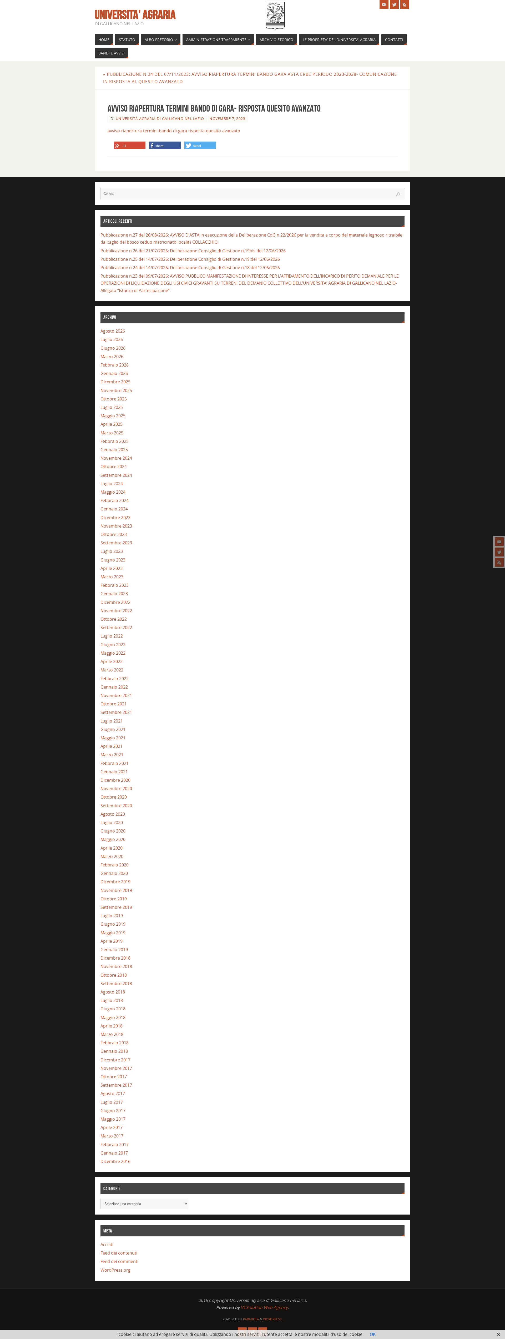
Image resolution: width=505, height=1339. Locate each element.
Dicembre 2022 (115, 602)
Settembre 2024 (116, 475)
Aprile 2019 (111, 941)
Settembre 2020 (116, 806)
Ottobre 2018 (113, 975)
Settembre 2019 (116, 907)
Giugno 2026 (112, 348)
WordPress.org (115, 1270)
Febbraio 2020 (114, 865)
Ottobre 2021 (113, 704)
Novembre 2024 (116, 458)
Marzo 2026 (111, 356)
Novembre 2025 (116, 390)
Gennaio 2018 (114, 1051)
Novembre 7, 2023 (227, 118)
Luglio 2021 (111, 721)
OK (373, 1334)
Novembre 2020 (116, 788)
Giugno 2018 (112, 1009)
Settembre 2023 (116, 543)
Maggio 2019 (112, 933)
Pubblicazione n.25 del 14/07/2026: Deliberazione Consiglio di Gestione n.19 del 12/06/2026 (190, 259)
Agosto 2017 (112, 1093)
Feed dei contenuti (118, 1253)
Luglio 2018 (111, 1000)
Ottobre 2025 (113, 399)
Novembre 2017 (116, 1068)
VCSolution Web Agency (264, 1307)
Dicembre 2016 (115, 1161)
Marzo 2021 (111, 755)
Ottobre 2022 (113, 619)
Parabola (251, 1319)
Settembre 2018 (116, 983)
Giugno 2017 (112, 1111)
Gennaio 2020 (114, 873)
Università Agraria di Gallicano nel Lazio (160, 118)
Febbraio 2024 (114, 500)
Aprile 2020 (111, 848)
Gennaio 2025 (114, 450)
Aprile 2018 (111, 1026)
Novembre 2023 (116, 526)
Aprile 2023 (111, 568)
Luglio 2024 (111, 484)
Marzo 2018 (111, 1034)
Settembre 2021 (116, 712)
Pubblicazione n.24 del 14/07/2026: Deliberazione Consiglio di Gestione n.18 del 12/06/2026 (190, 267)
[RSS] (499, 562)
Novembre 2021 (116, 695)
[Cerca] (398, 194)
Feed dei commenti (119, 1261)
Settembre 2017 (116, 1085)
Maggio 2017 (112, 1119)
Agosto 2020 (112, 814)
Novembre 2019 (116, 890)
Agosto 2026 (112, 331)
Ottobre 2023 (113, 534)
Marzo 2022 (111, 670)
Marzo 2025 (111, 433)
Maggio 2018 (112, 1017)
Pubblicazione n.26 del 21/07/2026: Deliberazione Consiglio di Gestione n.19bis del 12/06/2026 (193, 251)
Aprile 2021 (111, 746)
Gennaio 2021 (114, 772)
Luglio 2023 (111, 551)
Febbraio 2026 (114, 365)
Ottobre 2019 (113, 899)
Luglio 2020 (111, 822)
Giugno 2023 (112, 560)
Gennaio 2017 (114, 1153)
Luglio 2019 (111, 916)
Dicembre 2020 (115, 780)
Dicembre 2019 (115, 882)
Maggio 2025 (112, 416)
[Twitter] (499, 552)
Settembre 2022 (116, 627)
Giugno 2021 (112, 729)
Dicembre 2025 (115, 382)
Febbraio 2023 (114, 585)
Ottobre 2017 (113, 1077)
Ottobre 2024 (113, 466)
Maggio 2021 (112, 738)
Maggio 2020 (112, 839)
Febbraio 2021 (114, 763)
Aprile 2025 (111, 424)
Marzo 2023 (111, 577)
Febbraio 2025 (114, 441)
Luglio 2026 (111, 339)
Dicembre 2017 (115, 1060)
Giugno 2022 (112, 645)
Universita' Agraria (135, 15)
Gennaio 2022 (114, 687)
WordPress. (272, 1319)
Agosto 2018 (112, 992)
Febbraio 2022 (114, 678)
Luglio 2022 (111, 636)
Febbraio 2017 (114, 1144)
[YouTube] (499, 541)
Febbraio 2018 (114, 1043)
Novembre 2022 (116, 611)
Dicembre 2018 (115, 958)
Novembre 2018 (116, 966)
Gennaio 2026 (114, 373)
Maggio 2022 (112, 653)
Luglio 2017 (111, 1102)
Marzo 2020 (111, 856)
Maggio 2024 (112, 492)
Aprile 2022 (111, 661)
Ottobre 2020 (113, 797)
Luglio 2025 (111, 407)
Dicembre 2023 (115, 517)
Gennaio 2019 (114, 949)
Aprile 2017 (111, 1127)
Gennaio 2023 (114, 593)
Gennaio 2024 (114, 509)
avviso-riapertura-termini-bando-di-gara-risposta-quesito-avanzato (174, 131)
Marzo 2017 (111, 1136)
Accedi (106, 1244)
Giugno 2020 (112, 831)
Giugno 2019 (112, 924)
